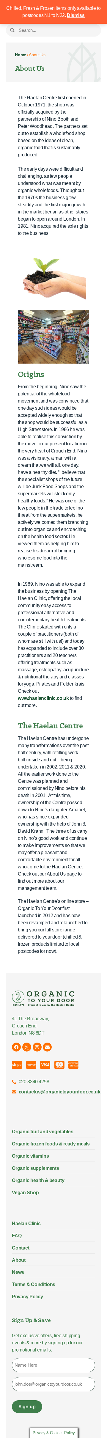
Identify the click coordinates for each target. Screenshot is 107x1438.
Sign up (27, 1406)
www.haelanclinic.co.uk (43, 698)
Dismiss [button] (76, 15)
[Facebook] (16, 1047)
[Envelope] (47, 1047)
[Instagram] (37, 1047)
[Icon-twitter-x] (26, 1047)
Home (20, 55)
